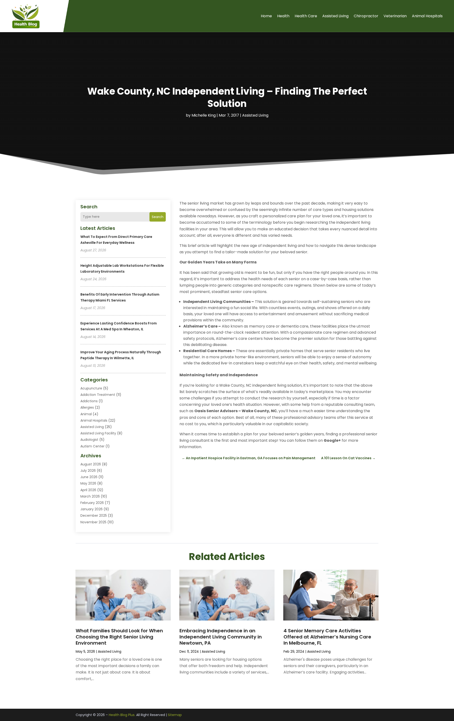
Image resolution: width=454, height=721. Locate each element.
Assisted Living (335, 16)
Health (283, 16)
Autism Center (92, 446)
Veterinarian (395, 16)
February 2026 (92, 502)
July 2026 (88, 470)
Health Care (306, 16)
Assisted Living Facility (98, 433)
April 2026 (88, 490)
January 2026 (91, 509)
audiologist (89, 439)
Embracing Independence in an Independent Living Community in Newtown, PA (220, 636)
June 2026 (88, 477)
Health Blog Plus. (122, 714)
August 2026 (90, 464)
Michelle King (204, 115)
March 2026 (90, 496)
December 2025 (93, 515)
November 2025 (93, 522)
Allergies (87, 407)
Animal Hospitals (427, 16)
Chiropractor (366, 16)
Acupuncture (91, 388)
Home (266, 16)
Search (157, 216)
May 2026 (88, 483)
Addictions (89, 401)
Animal (86, 414)
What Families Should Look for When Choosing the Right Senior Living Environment (119, 636)
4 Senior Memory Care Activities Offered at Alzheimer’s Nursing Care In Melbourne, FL (327, 636)
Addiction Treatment (97, 394)
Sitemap (175, 714)
